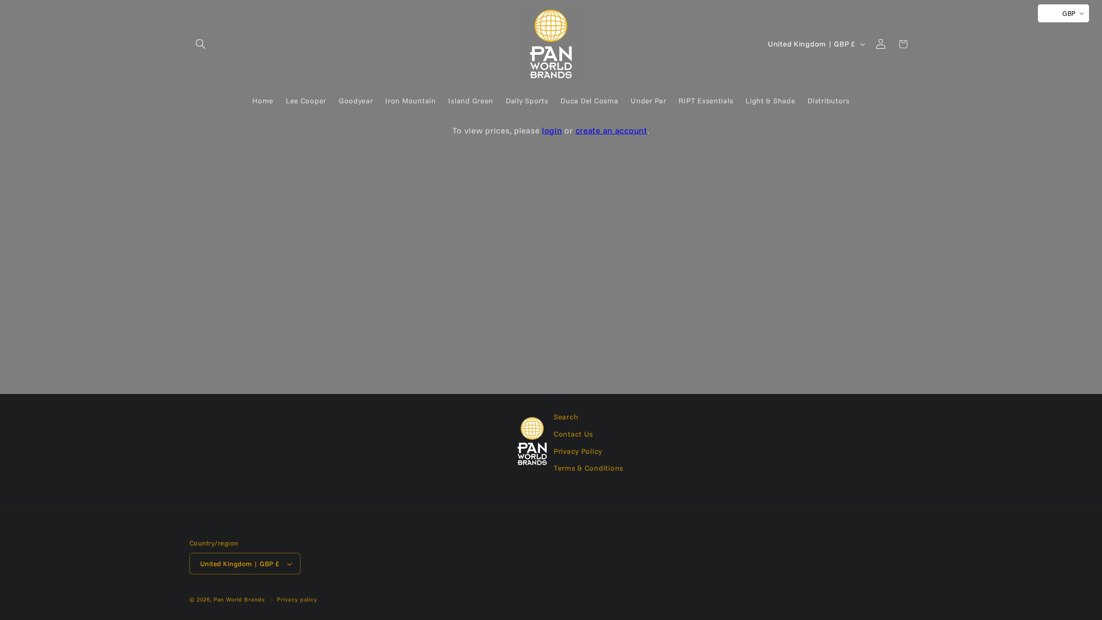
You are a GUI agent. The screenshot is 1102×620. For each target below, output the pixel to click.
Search (566, 416)
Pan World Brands (239, 599)
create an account (611, 130)
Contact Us (573, 433)
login (552, 130)
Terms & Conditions (588, 467)
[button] (200, 44)
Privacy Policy (578, 451)
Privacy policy (297, 599)
